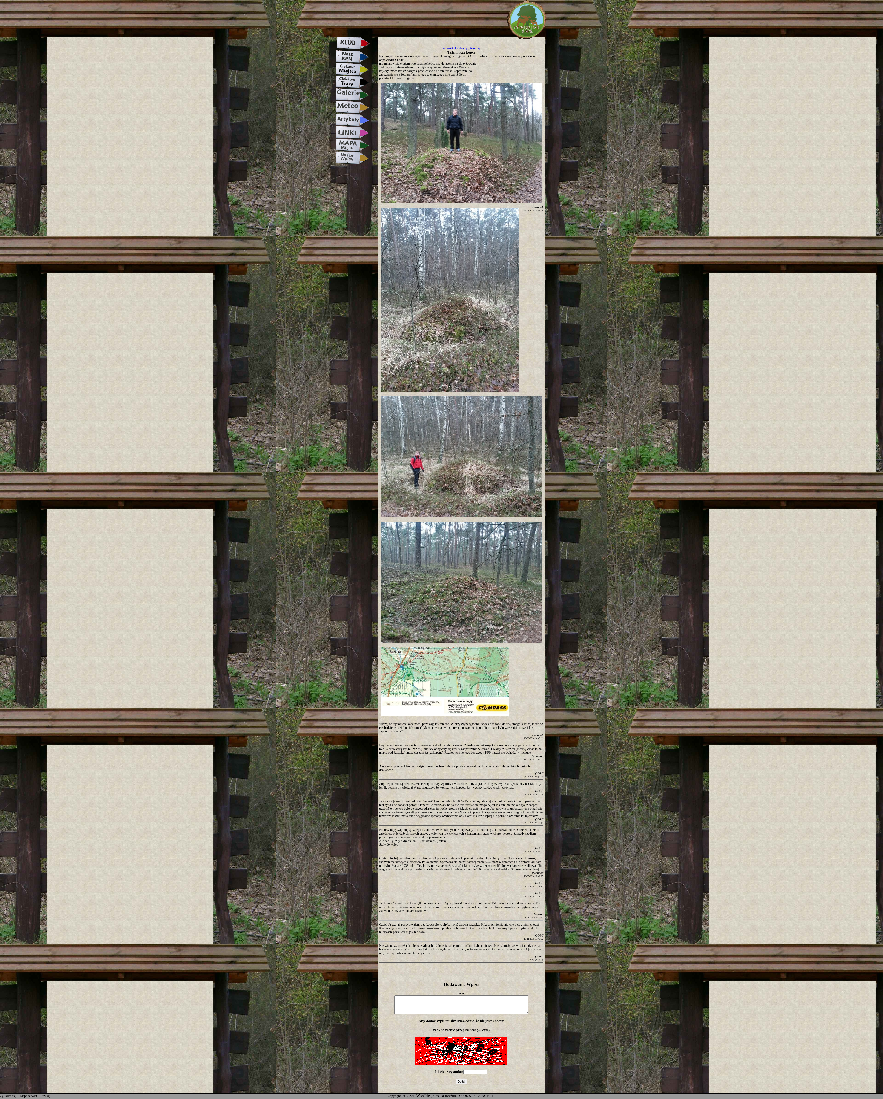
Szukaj (46, 1096)
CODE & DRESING (472, 1096)
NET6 (491, 1096)
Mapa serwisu (29, 1096)
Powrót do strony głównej (461, 48)
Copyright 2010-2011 (402, 1096)
